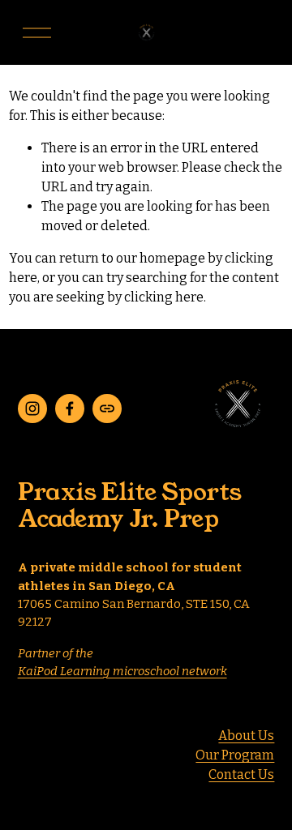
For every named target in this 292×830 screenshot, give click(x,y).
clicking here (164, 297)
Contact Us (241, 774)
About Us (246, 735)
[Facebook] (69, 408)
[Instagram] (32, 408)
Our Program (234, 755)
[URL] (107, 408)
